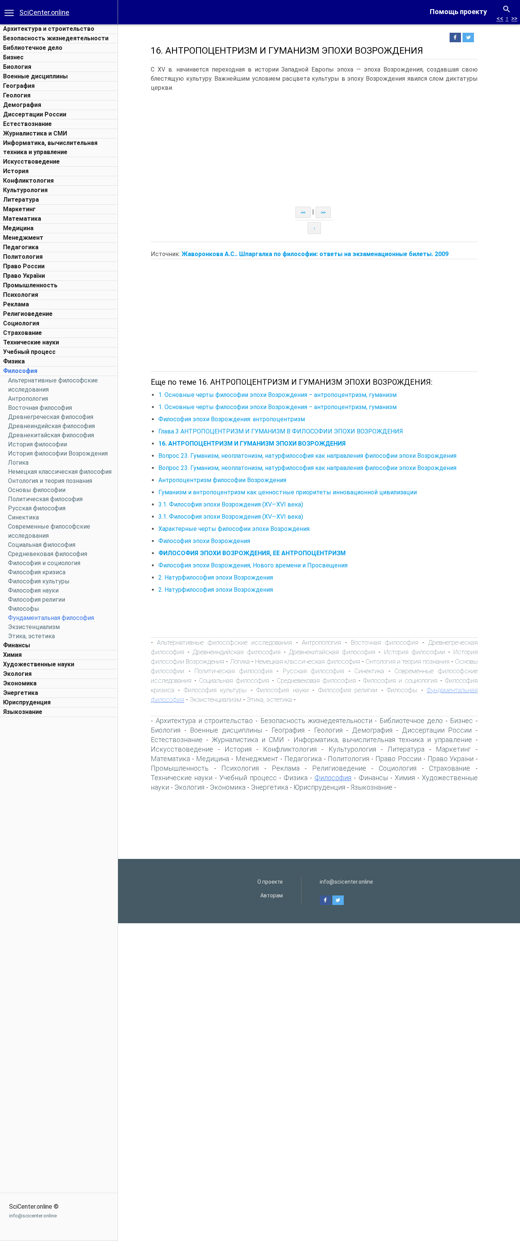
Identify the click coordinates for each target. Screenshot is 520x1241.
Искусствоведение (31, 161)
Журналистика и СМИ (35, 133)
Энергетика (20, 692)
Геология (16, 95)
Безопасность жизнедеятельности (55, 38)
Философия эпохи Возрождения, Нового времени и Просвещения (253, 565)
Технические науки (31, 342)
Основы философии (36, 490)
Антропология (28, 398)
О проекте (270, 882)
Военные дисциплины (35, 76)
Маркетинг (19, 209)
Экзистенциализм (34, 627)
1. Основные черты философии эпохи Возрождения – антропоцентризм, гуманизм (277, 394)
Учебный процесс (29, 351)
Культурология (25, 190)
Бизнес (13, 57)
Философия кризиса (36, 572)
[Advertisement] (59, 835)
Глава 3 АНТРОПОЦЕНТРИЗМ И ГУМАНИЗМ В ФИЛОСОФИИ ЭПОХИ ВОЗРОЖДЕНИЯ (280, 431)
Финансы (16, 645)
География (19, 85)
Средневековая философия (47, 554)
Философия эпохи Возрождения (204, 541)
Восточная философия (40, 407)
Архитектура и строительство (48, 28)
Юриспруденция (27, 702)
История (16, 171)
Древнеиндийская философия (51, 426)
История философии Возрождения (58, 453)
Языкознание (22, 711)
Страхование (22, 332)
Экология (17, 673)
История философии (37, 444)
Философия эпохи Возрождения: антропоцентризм (231, 419)
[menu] (9, 12)
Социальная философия (41, 544)
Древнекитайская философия (51, 435)
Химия (12, 654)
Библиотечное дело (32, 47)
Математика (22, 218)
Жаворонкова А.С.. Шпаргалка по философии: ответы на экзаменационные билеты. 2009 (315, 254)
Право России (24, 266)
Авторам (271, 895)
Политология (23, 256)
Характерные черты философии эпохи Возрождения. (234, 528)
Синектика (23, 517)
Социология (21, 323)
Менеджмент (23, 237)
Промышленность (30, 285)
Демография (22, 104)
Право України (24, 275)
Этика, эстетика (31, 636)
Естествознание (27, 123)
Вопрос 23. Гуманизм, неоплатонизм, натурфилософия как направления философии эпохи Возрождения (307, 455)
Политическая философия (45, 499)
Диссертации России (34, 114)
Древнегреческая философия (50, 417)
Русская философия (36, 508)
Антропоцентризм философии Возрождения (222, 480)
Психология (20, 294)
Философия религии (36, 599)
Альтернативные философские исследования (224, 642)
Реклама (16, 304)
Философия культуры (39, 581)
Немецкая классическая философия (60, 471)
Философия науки (33, 590)
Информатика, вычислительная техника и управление (382, 740)
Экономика (20, 683)
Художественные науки (38, 664)
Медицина (18, 228)
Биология (17, 66)
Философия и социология (44, 563)
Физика (14, 361)
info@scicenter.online (33, 1216)
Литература (21, 199)
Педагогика (20, 247)
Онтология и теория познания (50, 480)
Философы (23, 608)
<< (499, 18)
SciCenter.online (44, 12)
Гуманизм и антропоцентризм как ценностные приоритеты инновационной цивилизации (287, 492)
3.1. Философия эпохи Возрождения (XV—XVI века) (230, 504)
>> (514, 18)
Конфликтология (28, 180)
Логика (18, 462)
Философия (20, 370)
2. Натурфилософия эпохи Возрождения (215, 577)
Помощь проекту (458, 12)
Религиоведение (28, 313)
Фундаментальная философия (51, 617)
